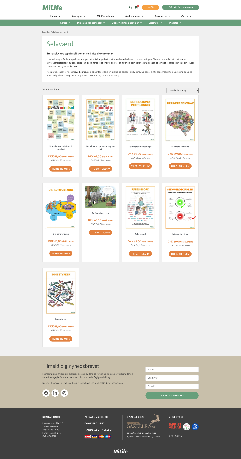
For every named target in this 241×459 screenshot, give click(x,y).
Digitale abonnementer (89, 22)
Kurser (53, 16)
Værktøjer (154, 22)
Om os (184, 16)
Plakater (173, 22)
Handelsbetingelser (98, 429)
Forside (45, 32)
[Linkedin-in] (55, 393)
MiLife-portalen (105, 16)
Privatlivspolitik (97, 417)
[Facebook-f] (46, 393)
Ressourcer (161, 16)
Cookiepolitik (94, 423)
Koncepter (77, 16)
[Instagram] (64, 393)
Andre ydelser (133, 16)
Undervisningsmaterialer (125, 22)
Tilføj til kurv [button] (61, 168)
